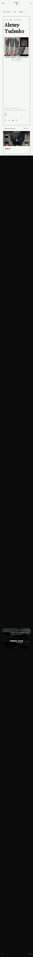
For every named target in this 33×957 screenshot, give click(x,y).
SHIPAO (7, 149)
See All (26, 128)
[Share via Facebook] (5, 120)
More (21, 12)
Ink (15, 12)
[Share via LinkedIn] (13, 120)
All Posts (7, 12)
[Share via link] (16, 120)
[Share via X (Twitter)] (9, 120)
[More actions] (27, 20)
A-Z (6, 115)
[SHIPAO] (16, 138)
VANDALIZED (16, 640)
